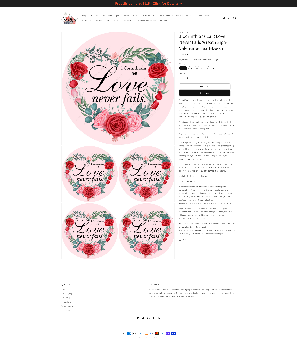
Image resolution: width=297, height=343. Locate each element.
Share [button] (184, 240)
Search (64, 290)
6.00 (183, 68)
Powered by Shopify (154, 337)
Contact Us (65, 310)
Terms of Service (67, 306)
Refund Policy (66, 298)
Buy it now (204, 93)
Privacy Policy (66, 302)
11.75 (212, 68)
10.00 (202, 68)
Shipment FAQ (66, 294)
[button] (118, 15)
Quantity (182, 73)
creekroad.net (145, 337)
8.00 (192, 68)
